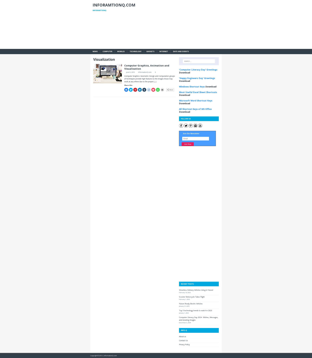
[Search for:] (199, 61)
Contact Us (183, 340)
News (95, 51)
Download (184, 72)
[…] (155, 81)
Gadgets (150, 51)
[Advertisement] (156, 32)
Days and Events (181, 51)
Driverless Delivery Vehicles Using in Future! (196, 290)
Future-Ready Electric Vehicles (191, 304)
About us (182, 336)
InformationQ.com (144, 72)
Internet (163, 51)
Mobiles (121, 51)
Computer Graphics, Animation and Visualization (146, 67)
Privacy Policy (184, 344)
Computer (107, 51)
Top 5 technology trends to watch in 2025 (195, 310)
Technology (135, 51)
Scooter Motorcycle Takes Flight (192, 297)
